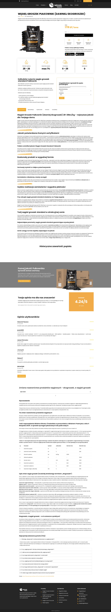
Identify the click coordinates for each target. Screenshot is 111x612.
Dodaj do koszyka (79, 35)
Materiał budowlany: (63, 89)
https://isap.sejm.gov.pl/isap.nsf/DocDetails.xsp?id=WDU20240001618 (38, 576)
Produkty (43, 5)
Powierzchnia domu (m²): (64, 87)
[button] (90, 391)
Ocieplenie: (61, 93)
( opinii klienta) (29, 16)
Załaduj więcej (21, 376)
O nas (37, 5)
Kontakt (77, 5)
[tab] (21, 109)
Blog (71, 5)
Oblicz (61, 97)
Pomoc (66, 5)
